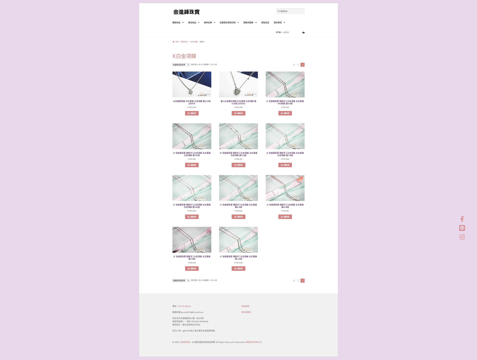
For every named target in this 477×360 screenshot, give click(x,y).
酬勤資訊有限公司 (254, 342)
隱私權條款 (246, 312)
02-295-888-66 (184, 306)
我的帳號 (278, 23)
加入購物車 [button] (191, 113)
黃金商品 (192, 23)
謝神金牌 (208, 23)
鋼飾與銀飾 (248, 23)
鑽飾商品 (176, 23)
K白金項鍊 (194, 42)
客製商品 (265, 23)
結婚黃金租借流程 (228, 23)
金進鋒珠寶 (185, 342)
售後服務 (245, 306)
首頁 (177, 42)
